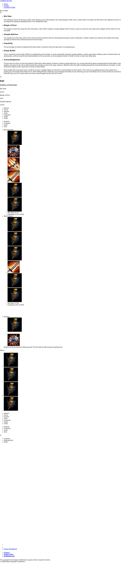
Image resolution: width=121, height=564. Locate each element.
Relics (6, 442)
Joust (5, 113)
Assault (6, 111)
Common (7, 438)
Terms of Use (8, 554)
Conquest (7, 115)
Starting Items (8, 440)
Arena (6, 110)
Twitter (13, 7)
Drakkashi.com (9, 556)
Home (6, 4)
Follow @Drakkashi (10, 549)
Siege (6, 116)
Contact (6, 6)
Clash (6, 118)
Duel (5, 126)
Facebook (7, 7)
